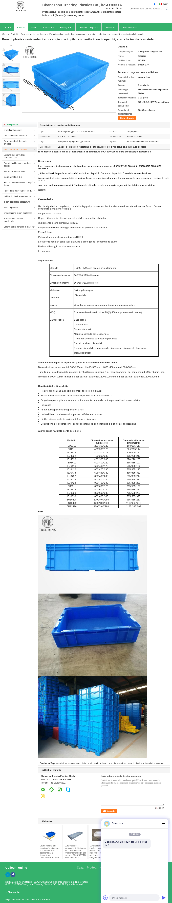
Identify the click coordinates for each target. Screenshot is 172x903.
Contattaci (110, 27)
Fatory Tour (66, 27)
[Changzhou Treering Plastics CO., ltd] (20, 6)
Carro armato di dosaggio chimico (15, 142)
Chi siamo (48, 27)
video (34, 27)
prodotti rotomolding (13, 130)
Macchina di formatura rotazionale (14, 219)
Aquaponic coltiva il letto (15, 171)
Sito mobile (13, 892)
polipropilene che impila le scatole (110, 763)
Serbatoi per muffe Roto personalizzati (15, 156)
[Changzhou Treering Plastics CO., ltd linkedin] (7, 874)
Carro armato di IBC (13, 177)
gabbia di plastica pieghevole (17, 196)
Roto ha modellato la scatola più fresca (18, 183)
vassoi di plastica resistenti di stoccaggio (74, 763)
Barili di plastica (11, 207)
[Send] (163, 897)
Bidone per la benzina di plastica (19, 227)
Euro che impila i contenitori (33, 34)
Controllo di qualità (88, 27)
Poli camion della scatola (15, 135)
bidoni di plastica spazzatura (17, 202)
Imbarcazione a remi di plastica (18, 213)
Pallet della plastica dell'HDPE (18, 191)
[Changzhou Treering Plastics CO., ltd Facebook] (12, 874)
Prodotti (21, 27)
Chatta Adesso (129, 27)
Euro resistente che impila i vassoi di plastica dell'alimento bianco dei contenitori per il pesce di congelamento (99, 852)
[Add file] (105, 897)
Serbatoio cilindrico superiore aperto (17, 164)
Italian (165, 4)
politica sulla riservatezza (18, 881)
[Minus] (164, 824)
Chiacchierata (127, 118)
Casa (8, 27)
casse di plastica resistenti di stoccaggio (145, 763)
